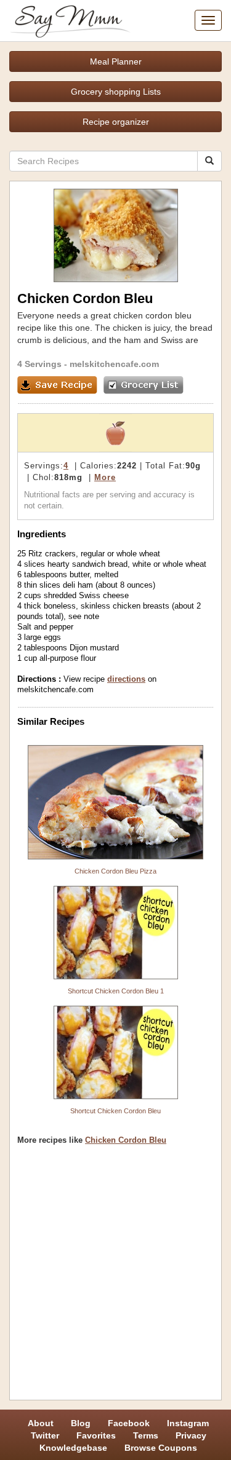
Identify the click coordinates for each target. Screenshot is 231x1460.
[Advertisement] (115, 1277)
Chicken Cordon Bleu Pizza (115, 871)
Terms (145, 1435)
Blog (81, 1423)
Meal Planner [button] (116, 61)
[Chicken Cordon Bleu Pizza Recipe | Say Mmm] (115, 802)
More (105, 477)
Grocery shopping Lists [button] (116, 92)
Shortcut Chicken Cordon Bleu (115, 1111)
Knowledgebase (73, 1448)
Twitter (45, 1435)
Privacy (191, 1435)
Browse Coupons (160, 1448)
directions (126, 679)
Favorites (96, 1435)
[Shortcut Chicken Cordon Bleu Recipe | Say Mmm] (115, 1052)
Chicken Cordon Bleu (125, 1140)
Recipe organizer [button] (116, 122)
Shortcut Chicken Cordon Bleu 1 (116, 991)
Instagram (188, 1423)
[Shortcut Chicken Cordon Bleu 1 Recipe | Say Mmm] (115, 932)
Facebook (129, 1423)
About (41, 1423)
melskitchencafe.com (114, 364)
